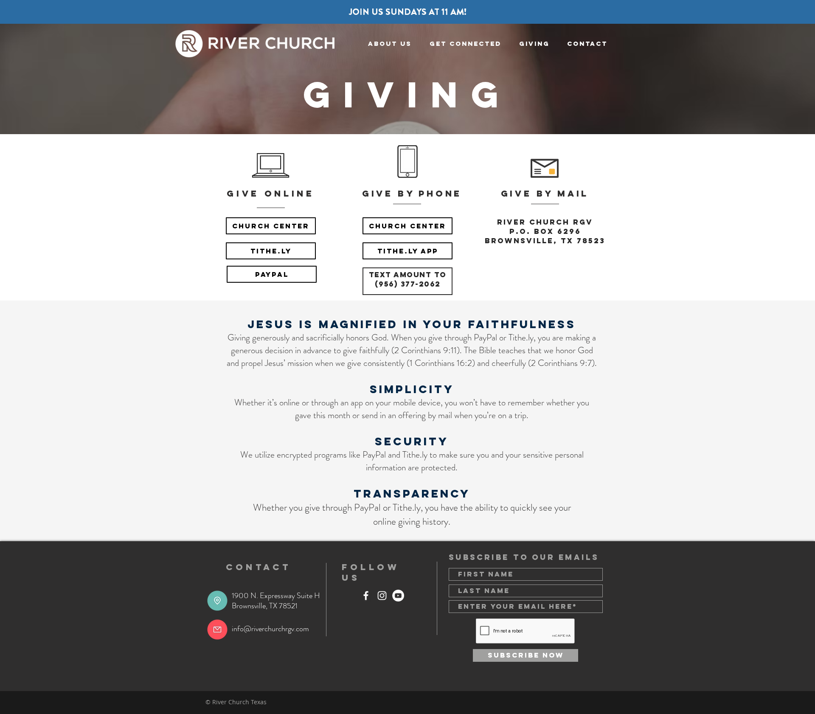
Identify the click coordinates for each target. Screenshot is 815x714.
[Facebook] (366, 596)
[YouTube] (398, 596)
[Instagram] (382, 596)
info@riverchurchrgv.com (270, 628)
